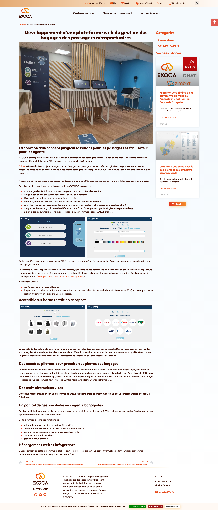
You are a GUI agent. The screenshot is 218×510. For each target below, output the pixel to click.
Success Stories (166, 39)
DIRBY (22, 166)
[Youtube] (44, 494)
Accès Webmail (145, 3)
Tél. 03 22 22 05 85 (164, 491)
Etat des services (179, 3)
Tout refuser (156, 506)
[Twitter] (40, 494)
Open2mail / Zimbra (168, 45)
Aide (162, 3)
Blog (115, 3)
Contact (128, 3)
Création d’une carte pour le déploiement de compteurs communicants (176, 169)
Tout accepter (138, 506)
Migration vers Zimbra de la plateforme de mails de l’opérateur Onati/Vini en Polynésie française (176, 97)
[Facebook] (35, 494)
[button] (214, 22)
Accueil (23, 24)
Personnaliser (172, 506)
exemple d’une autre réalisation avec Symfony (61, 276)
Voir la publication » (168, 117)
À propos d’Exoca (97, 3)
